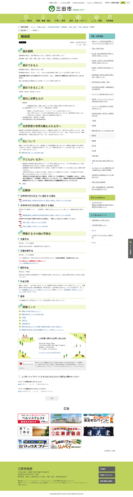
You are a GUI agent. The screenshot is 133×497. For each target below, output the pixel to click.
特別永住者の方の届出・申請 (101, 82)
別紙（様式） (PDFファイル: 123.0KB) (34, 222)
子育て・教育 (60, 21)
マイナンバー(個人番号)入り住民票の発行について (102, 107)
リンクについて (34, 481)
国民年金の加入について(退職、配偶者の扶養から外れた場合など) (42, 326)
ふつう (32, 384)
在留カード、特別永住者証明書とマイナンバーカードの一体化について (103, 42)
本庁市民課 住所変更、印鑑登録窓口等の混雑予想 (103, 88)
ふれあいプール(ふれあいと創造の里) (102, 236)
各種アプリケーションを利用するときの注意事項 (33, 483)
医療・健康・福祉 (43, 21)
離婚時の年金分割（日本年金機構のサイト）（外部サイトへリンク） (43, 330)
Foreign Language (78, 2)
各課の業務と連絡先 (106, 481)
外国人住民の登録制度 (98, 182)
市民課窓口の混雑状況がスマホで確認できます (103, 176)
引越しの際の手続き (98, 48)
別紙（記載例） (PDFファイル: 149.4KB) (35, 226)
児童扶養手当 (26, 323)
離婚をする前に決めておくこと (31, 311)
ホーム (33, 27)
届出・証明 (72, 27)
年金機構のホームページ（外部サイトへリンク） (37, 290)
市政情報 (109, 21)
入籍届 (24, 183)
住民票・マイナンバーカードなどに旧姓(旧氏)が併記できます (103, 100)
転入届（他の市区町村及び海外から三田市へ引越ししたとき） (103, 55)
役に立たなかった (43, 384)
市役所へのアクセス (106, 475)
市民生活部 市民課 (53, 27)
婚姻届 (94, 141)
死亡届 (94, 146)
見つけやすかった (25, 391)
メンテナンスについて (79, 483)
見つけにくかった (47, 391)
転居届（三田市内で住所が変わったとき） (103, 69)
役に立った (23, 384)
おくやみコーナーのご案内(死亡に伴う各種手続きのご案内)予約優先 (103, 169)
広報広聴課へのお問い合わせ (101, 220)
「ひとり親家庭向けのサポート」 (29, 263)
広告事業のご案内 (109, 451)
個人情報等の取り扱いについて (63, 481)
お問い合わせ (22, 485)
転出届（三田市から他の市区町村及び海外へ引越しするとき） (103, 62)
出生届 (94, 151)
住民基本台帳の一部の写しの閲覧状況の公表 (103, 114)
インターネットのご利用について (60, 483)
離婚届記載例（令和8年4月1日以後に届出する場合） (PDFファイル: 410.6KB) (47, 215)
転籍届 (94, 125)
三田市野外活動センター (99, 225)
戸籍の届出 (95, 156)
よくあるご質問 (65, 2)
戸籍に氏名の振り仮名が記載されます (103, 162)
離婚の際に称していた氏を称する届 (33, 152)
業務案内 (64, 27)
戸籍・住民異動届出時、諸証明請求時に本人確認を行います (103, 188)
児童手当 (24, 320)
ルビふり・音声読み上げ (94, 2)
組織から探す (53, 2)
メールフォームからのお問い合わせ (50, 352)
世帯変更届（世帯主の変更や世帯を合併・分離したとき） (103, 76)
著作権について (22, 481)
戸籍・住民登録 (83, 27)
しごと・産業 (96, 21)
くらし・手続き (26, 21)
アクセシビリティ (46, 481)
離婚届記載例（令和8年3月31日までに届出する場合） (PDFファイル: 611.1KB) (47, 200)
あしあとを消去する (38, 30)
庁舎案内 (103, 469)
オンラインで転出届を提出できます (103, 94)
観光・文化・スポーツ (78, 21)
